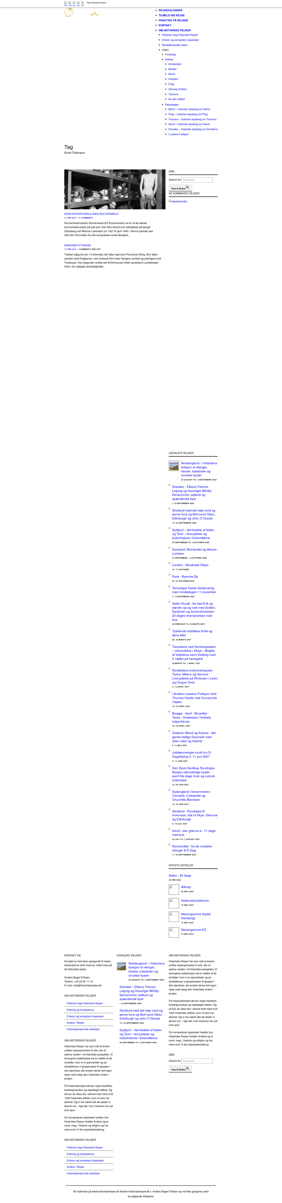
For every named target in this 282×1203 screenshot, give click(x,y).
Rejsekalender (170, 10)
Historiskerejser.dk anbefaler (83, 1029)
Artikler (169, 59)
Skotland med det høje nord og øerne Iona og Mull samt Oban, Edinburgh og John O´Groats (193, 514)
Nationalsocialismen (195, 900)
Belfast (172, 69)
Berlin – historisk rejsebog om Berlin (189, 109)
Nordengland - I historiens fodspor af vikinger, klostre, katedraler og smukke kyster (199, 469)
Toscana (173, 94)
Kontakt (165, 25)
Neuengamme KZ (193, 929)
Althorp (186, 887)
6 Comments (86, 217)
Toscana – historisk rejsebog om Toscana (192, 119)
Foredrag (170, 54)
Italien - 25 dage (180, 875)
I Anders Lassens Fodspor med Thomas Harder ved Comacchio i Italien (194, 697)
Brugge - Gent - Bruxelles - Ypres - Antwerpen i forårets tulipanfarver (191, 717)
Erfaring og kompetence (80, 1010)
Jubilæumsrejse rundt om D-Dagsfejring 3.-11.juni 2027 (192, 754)
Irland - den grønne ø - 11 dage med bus (194, 832)
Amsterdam (175, 64)
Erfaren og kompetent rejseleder (180, 40)
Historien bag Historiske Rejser (180, 35)
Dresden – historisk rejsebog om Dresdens (193, 129)
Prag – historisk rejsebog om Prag (188, 114)
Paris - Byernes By (185, 576)
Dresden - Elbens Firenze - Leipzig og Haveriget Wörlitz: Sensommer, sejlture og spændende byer (192, 492)
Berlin (171, 74)
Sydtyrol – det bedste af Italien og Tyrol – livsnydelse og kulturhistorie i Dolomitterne (193, 533)
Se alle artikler (176, 99)
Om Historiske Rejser (175, 30)
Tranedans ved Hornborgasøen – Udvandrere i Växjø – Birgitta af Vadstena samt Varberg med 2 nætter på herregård (194, 652)
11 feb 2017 (70, 217)
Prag (171, 84)
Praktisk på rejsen (173, 20)
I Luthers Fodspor (178, 134)
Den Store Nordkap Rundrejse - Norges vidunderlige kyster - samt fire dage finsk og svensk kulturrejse (194, 774)
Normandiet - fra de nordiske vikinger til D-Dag (192, 848)
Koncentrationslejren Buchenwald (91, 214)
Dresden (173, 79)
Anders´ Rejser (75, 1022)
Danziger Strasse (77, 245)
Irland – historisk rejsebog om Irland (189, 124)
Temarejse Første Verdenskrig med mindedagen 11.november (194, 590)
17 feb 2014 (70, 249)
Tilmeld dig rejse (172, 15)
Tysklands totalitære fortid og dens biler (192, 633)
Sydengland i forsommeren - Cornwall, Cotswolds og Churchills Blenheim (192, 795)
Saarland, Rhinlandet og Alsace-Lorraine (195, 551)
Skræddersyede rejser (175, 45)
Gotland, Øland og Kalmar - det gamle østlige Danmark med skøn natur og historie (194, 736)
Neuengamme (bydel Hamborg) (196, 916)
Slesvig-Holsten (177, 89)
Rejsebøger (172, 104)
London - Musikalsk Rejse (190, 564)
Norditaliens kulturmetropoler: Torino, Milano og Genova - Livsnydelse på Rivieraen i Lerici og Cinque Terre (194, 676)
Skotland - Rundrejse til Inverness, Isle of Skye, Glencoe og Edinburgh (195, 815)
